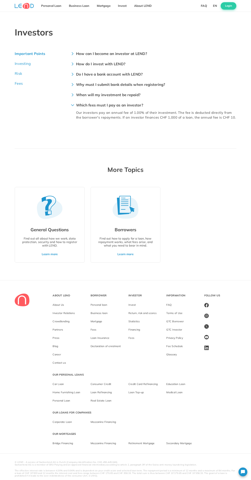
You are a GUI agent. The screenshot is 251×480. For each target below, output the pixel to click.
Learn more (50, 254)
